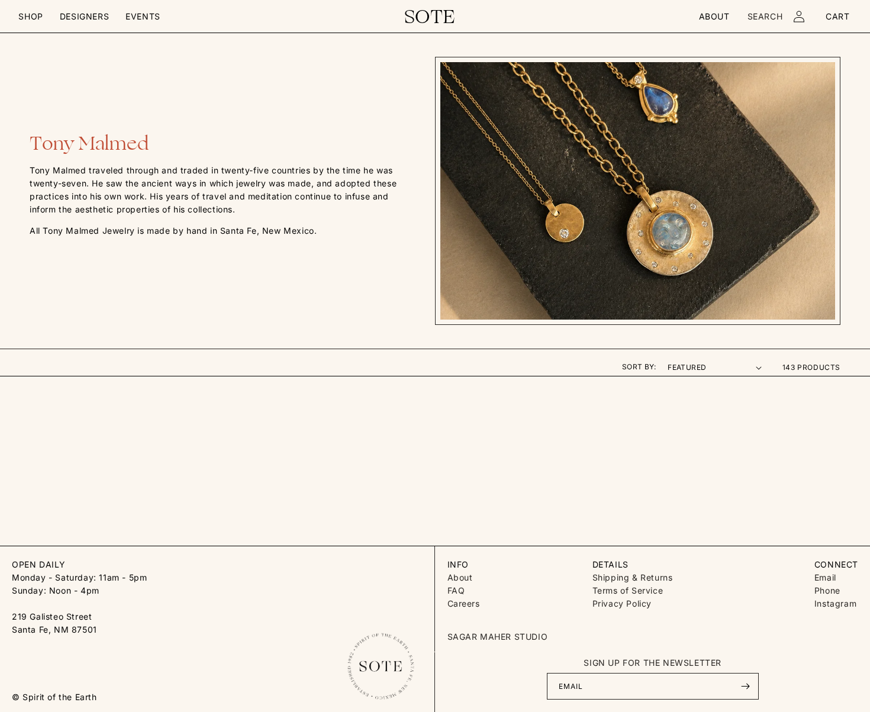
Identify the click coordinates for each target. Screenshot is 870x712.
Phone (827, 590)
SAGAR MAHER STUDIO (497, 637)
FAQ (456, 590)
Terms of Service (627, 590)
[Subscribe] (746, 686)
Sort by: (639, 366)
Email (825, 577)
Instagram (835, 603)
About (460, 577)
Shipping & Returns (632, 577)
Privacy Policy (622, 603)
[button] (30, 16)
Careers (463, 603)
